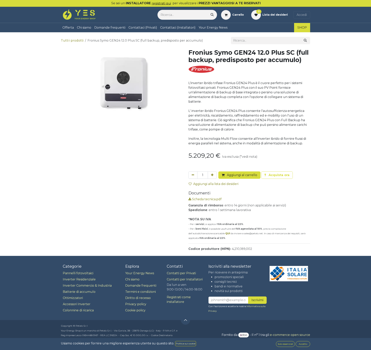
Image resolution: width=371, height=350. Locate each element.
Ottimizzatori (73, 298)
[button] (277, 175)
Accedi (302, 15)
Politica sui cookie (185, 343)
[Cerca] (212, 15)
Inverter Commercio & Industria (87, 285)
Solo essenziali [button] (285, 343)
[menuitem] (68, 28)
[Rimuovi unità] (192, 175)
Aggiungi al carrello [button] (241, 175)
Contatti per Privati (181, 273)
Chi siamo (132, 279)
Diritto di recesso (138, 298)
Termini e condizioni (140, 292)
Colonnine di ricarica (78, 310)
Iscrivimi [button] (257, 300)
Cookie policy (135, 310)
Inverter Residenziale (79, 279)
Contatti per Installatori (185, 279)
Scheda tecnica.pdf (206, 199)
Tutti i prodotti (72, 40)
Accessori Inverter (76, 304)
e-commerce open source (290, 335)
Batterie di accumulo (79, 292)
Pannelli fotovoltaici (78, 273)
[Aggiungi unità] (212, 175)
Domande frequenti (140, 285)
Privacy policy (135, 304)
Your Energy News (139, 273)
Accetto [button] (303, 343)
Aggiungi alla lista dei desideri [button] (215, 184)
